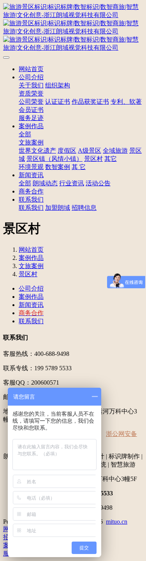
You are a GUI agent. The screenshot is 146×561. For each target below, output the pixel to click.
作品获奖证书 (90, 101)
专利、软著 (126, 101)
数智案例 (57, 167)
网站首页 (31, 69)
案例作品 (31, 126)
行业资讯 (71, 183)
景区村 (93, 158)
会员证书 (31, 109)
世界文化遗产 (37, 150)
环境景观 (31, 167)
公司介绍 (31, 77)
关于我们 (31, 85)
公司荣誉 (31, 101)
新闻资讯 (31, 175)
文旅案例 (31, 142)
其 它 (79, 167)
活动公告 (98, 183)
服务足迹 (31, 118)
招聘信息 (84, 207)
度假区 (67, 150)
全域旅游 (115, 150)
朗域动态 (45, 183)
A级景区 (89, 150)
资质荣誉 (31, 93)
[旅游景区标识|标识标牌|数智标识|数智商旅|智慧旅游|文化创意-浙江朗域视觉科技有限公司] (73, 27)
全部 (25, 134)
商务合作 (31, 191)
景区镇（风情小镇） (54, 158)
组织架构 (57, 85)
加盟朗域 (57, 207)
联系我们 (31, 199)
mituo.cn (116, 521)
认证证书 (57, 101)
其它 (110, 158)
